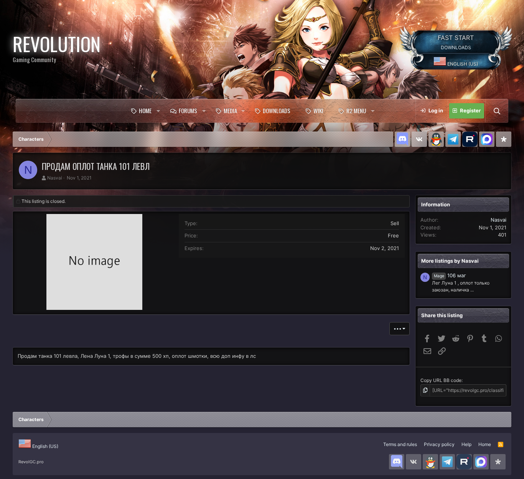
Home (145, 110)
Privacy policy (439, 444)
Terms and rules (400, 444)
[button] (158, 111)
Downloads (276, 110)
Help (466, 444)
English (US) (462, 64)
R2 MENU (356, 110)
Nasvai (54, 178)
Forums (188, 110)
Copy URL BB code (440, 380)
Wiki (318, 110)
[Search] (496, 110)
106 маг (450, 275)
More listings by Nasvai (450, 261)
